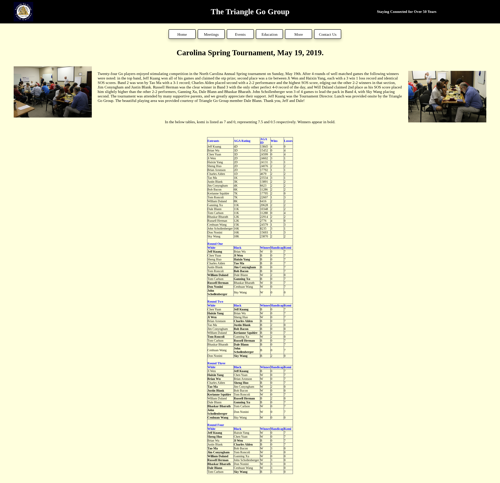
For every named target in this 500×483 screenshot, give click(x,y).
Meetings (211, 34)
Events (240, 34)
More (298, 34)
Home (182, 34)
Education (270, 34)
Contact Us (328, 34)
